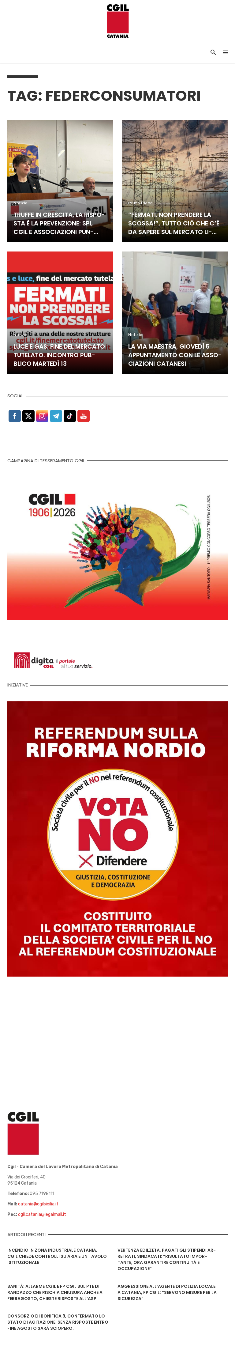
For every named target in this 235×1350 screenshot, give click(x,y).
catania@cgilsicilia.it (38, 1204)
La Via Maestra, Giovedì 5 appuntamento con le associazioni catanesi (175, 355)
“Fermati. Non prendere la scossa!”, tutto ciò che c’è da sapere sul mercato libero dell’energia (173, 223)
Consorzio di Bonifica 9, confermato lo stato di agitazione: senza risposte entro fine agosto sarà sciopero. (57, 1322)
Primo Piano (140, 203)
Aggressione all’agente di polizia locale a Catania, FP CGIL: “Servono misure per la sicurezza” (167, 1292)
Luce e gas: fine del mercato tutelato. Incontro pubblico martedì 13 (59, 355)
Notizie (20, 203)
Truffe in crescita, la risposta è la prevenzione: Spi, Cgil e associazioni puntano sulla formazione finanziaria (59, 223)
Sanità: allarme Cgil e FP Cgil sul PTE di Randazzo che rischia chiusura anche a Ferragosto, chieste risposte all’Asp (55, 1292)
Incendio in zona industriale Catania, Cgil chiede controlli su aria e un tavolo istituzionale (57, 1256)
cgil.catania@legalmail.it (42, 1214)
